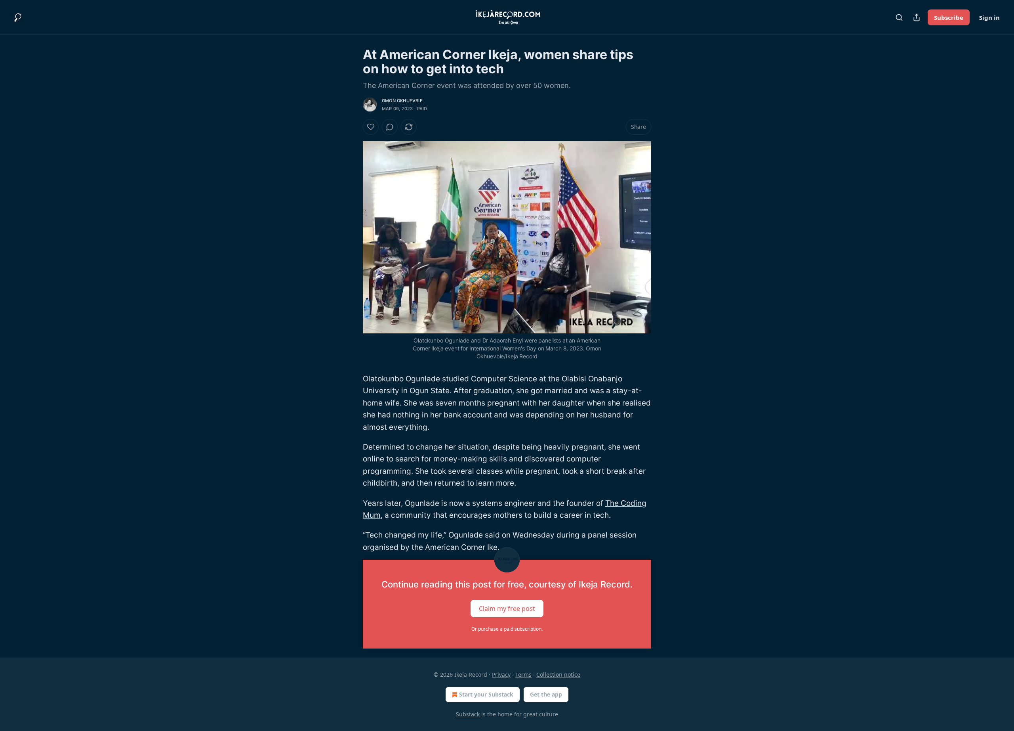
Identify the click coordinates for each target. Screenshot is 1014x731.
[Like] (371, 127)
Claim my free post (507, 608)
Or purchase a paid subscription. (507, 629)
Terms (523, 674)
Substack (468, 714)
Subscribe (948, 17)
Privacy (501, 674)
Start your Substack (486, 694)
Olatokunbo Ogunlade (401, 378)
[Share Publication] (916, 17)
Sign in (989, 17)
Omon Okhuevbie (402, 100)
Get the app (546, 694)
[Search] (899, 17)
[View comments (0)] (390, 127)
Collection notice (558, 674)
